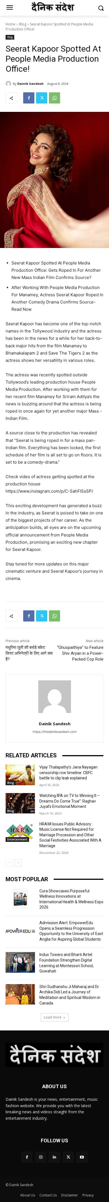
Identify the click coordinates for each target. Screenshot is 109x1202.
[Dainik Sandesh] (9, 83)
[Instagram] (40, 1157)
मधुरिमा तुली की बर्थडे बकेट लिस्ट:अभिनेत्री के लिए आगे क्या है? (29, 653)
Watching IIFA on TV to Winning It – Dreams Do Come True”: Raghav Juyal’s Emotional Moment (69, 801)
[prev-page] (9, 862)
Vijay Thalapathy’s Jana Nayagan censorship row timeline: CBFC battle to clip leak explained (68, 772)
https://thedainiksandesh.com (55, 732)
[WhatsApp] (54, 97)
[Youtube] (82, 1157)
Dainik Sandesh (30, 83)
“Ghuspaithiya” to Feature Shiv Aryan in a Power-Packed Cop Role (80, 653)
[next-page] (18, 862)
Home (10, 24)
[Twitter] (41, 97)
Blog (22, 24)
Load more (52, 1017)
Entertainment (17, 839)
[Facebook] (28, 97)
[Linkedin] (54, 1157)
